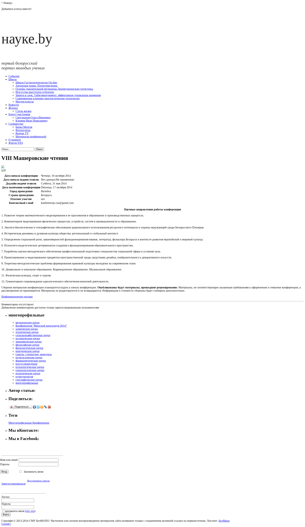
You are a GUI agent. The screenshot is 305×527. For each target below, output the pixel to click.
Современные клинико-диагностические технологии (48, 98)
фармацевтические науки (31, 360)
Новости (13, 104)
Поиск (39, 149)
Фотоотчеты (23, 130)
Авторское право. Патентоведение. (37, 85)
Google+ (6, 523)
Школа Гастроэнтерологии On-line (36, 82)
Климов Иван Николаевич (31, 120)
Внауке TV (22, 133)
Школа (12, 79)
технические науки (27, 332)
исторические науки (28, 338)
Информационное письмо (17, 296)
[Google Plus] (49, 407)
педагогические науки (29, 357)
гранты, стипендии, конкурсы (34, 354)
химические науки (27, 328)
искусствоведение (26, 363)
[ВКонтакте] (34, 407)
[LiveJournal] (45, 407)
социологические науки (30, 370)
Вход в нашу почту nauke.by (21, 488)
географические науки (29, 379)
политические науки (28, 373)
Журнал (13, 107)
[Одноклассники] (42, 407)
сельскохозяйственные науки (33, 335)
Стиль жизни (23, 111)
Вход (4, 471)
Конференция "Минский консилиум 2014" (41, 325)
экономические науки (29, 341)
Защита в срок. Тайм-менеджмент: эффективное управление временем (58, 95)
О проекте (14, 139)
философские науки (27, 344)
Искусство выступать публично (35, 92)
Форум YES (15, 142)
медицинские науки (28, 322)
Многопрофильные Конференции (28, 422)
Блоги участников (19, 114)
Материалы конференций (31, 136)
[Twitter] (38, 407)
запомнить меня (14, 511)
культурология (24, 376)
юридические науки (28, 351)
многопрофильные (27, 382)
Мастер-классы (25, 101)
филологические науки (29, 347)
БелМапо (224, 520)
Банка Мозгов (24, 126)
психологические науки (30, 367)
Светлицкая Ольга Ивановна (33, 117)
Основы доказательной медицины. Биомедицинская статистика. (54, 88)
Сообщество (15, 123)
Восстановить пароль (38, 480)
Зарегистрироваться (13, 483)
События (13, 76)
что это (30, 511)
